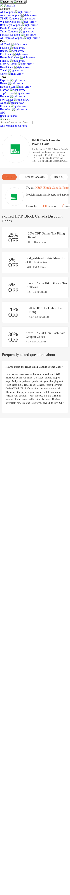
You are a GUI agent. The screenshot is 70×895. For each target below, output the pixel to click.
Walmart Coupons (10, 21)
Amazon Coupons (10, 15)
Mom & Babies (9, 63)
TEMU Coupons (10, 18)
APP (2, 112)
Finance (5, 60)
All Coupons (7, 12)
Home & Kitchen (10, 57)
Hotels (4, 83)
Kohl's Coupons (9, 28)
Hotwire (5, 96)
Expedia (5, 80)
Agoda (4, 102)
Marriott (5, 89)
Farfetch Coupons (10, 34)
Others (4, 73)
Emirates (5, 106)
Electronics (6, 54)
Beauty (4, 50)
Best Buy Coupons (11, 24)
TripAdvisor (7, 93)
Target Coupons (9, 31)
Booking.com (8, 86)
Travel (4, 70)
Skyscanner (7, 99)
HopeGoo (6, 109)
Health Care (7, 67)
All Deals (5, 44)
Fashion (5, 47)
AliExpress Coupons (12, 37)
